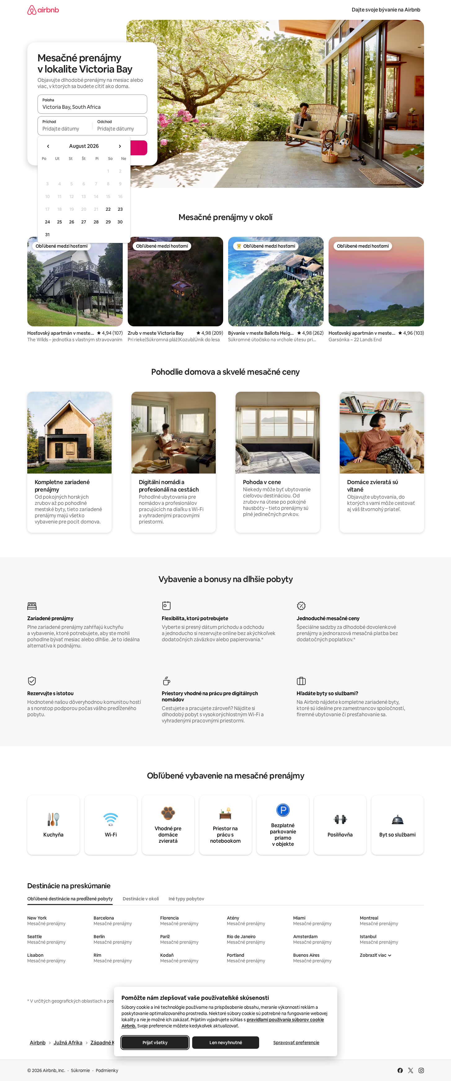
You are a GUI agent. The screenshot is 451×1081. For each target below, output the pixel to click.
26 (71, 222)
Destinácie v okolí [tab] (141, 899)
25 (59, 222)
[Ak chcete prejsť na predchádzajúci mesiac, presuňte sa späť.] (48, 146)
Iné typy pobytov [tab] (186, 899)
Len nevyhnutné (225, 1042)
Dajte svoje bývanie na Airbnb (386, 10)
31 (47, 234)
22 (108, 209)
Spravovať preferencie (296, 1042)
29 (108, 222)
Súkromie (80, 1070)
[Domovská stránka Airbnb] (43, 10)
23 (120, 209)
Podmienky (107, 1070)
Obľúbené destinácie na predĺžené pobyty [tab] (70, 899)
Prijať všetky (154, 1042)
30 (120, 222)
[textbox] (64, 128)
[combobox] (92, 107)
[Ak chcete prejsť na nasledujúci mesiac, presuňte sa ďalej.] (120, 146)
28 (96, 222)
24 (47, 222)
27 (83, 222)
